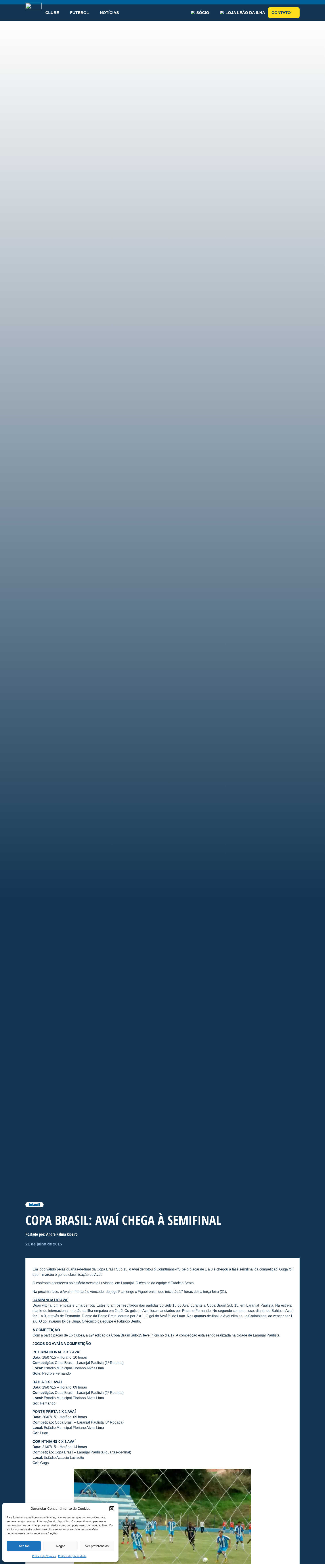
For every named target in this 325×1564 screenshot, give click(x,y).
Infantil (34, 1204)
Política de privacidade (72, 1556)
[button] (112, 1508)
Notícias (109, 12)
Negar (60, 1546)
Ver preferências (97, 1546)
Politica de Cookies (44, 1556)
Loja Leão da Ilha (245, 12)
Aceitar (24, 1546)
